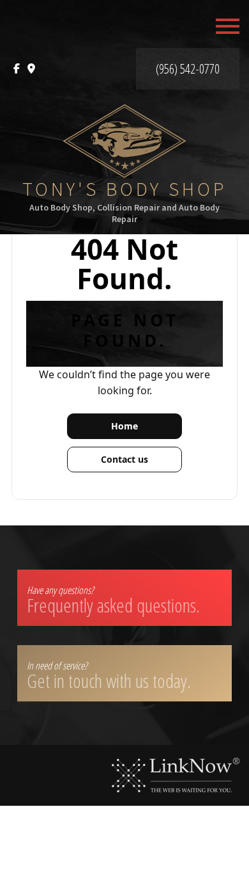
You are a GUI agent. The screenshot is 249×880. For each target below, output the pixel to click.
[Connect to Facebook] (17, 69)
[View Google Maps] (31, 69)
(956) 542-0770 (188, 68)
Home (124, 426)
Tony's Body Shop (124, 189)
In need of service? (109, 676)
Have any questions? (113, 600)
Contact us (124, 459)
